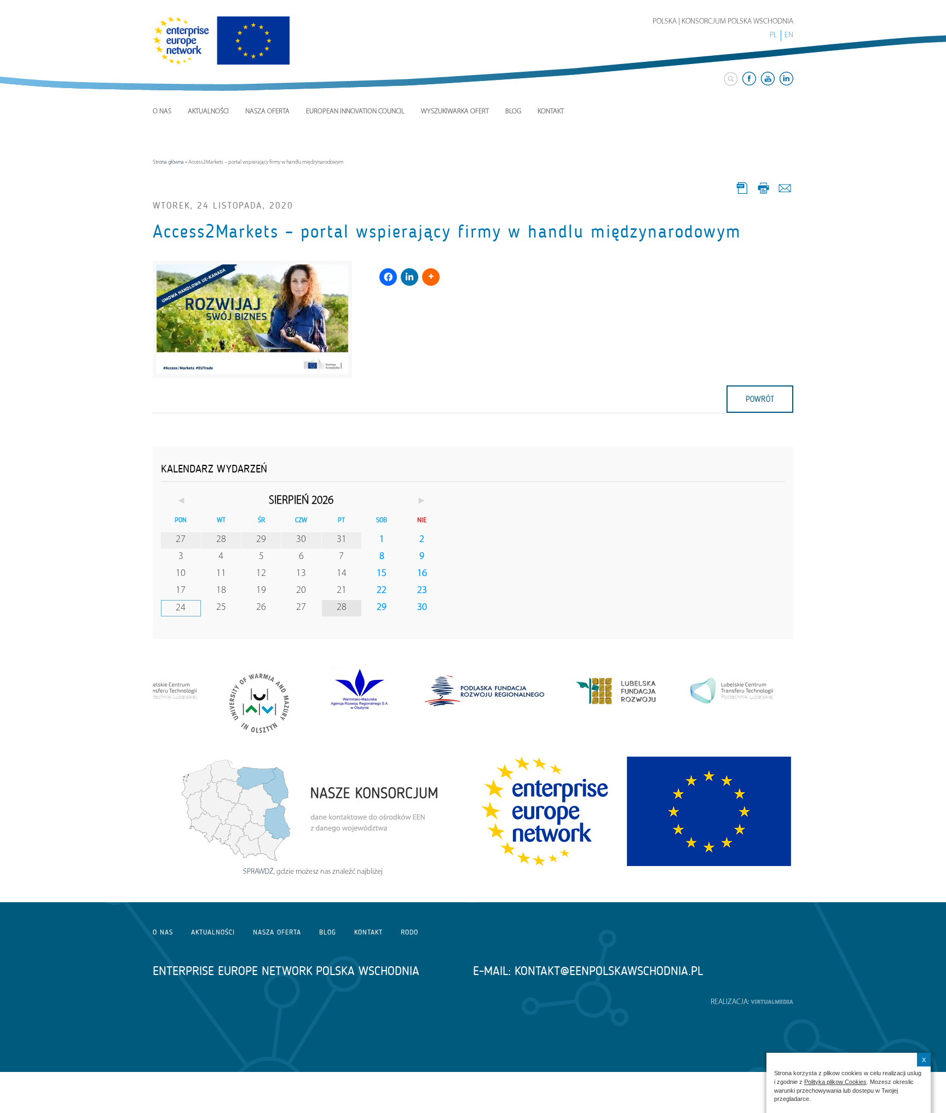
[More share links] (431, 277)
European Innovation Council (355, 111)
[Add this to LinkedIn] (409, 277)
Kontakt (551, 111)
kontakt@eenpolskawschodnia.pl (609, 971)
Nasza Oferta (267, 111)
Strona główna (168, 162)
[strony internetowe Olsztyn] (772, 1002)
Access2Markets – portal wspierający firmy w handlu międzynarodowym (447, 232)
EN (789, 35)
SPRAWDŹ (258, 872)
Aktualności (208, 111)
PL (773, 35)
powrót (760, 399)
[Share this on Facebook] (388, 277)
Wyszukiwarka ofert (455, 111)
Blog (513, 111)
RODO (409, 932)
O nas (162, 111)
